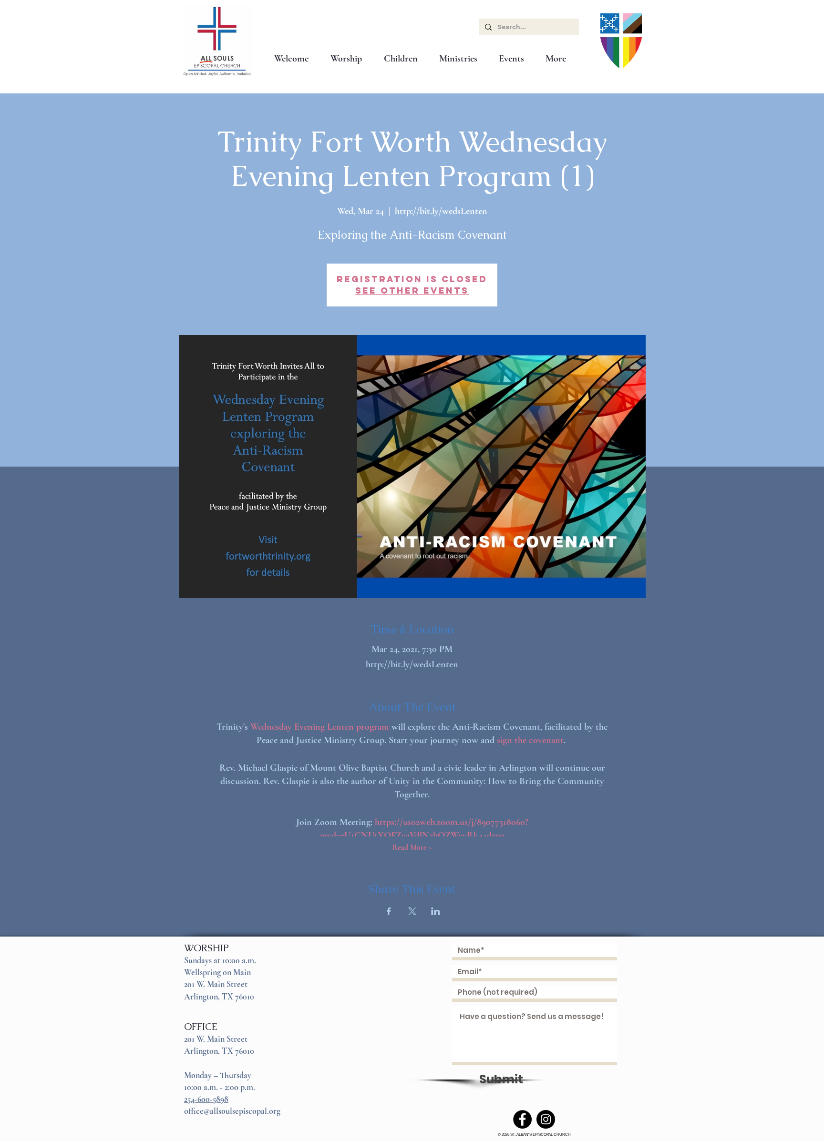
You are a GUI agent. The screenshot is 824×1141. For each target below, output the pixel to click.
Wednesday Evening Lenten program (319, 727)
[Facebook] (522, 1119)
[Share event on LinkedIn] (435, 911)
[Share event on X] (412, 911)
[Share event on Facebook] (388, 911)
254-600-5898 (206, 1099)
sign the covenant (530, 740)
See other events (412, 290)
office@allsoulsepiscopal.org (232, 1111)
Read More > (412, 847)
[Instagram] (545, 1119)
